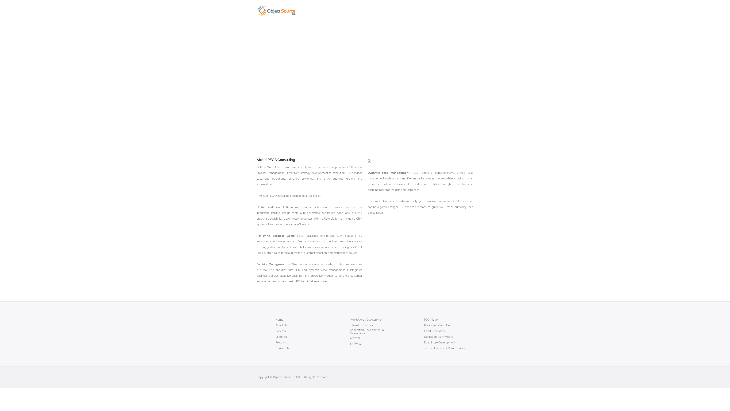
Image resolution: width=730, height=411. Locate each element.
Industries (367, 10)
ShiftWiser (356, 343)
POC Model (431, 319)
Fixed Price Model (435, 331)
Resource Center (412, 10)
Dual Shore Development (439, 342)
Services (281, 331)
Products (351, 10)
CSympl (355, 337)
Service (319, 10)
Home (306, 10)
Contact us (449, 10)
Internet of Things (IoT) (363, 325)
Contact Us (282, 348)
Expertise (334, 10)
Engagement (387, 10)
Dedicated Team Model (438, 336)
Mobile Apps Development (366, 319)
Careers (432, 10)
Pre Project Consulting (437, 325)
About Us (281, 325)
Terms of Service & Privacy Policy (444, 348)
